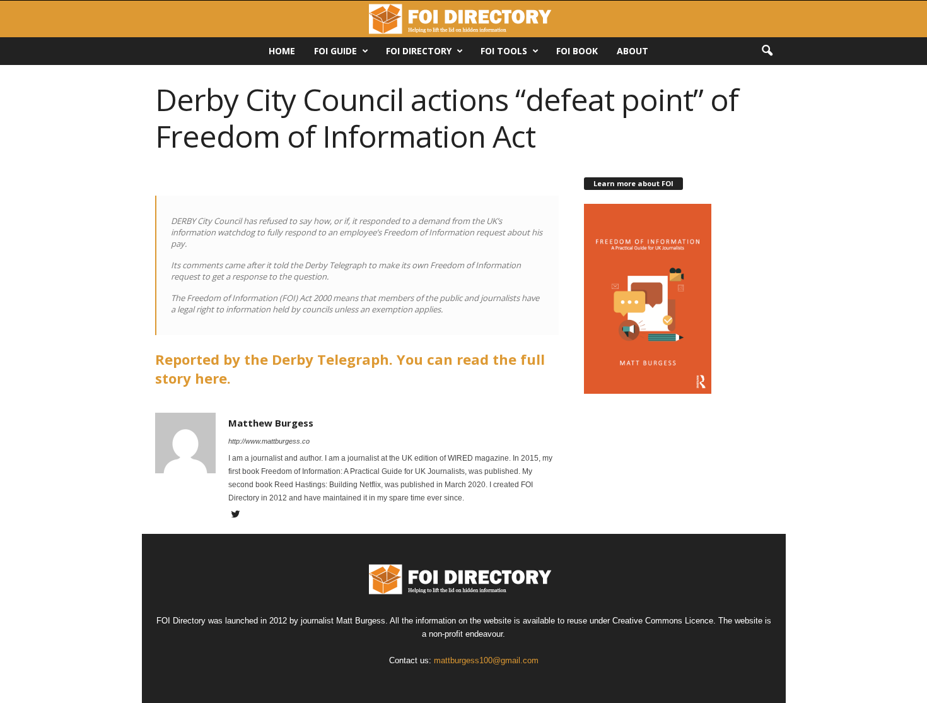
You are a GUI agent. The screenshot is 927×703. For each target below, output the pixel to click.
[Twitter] (235, 515)
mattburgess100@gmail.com (486, 660)
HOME (282, 51)
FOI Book (577, 51)
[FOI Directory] (463, 19)
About (632, 51)
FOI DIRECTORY (419, 51)
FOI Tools (504, 51)
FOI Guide (335, 51)
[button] (767, 51)
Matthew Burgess (270, 422)
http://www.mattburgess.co (269, 441)
